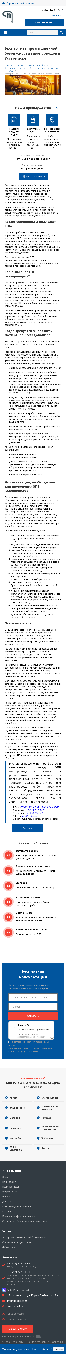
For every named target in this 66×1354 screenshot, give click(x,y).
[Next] (60, 107)
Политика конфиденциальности (19, 1216)
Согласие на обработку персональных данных (26, 1221)
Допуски (6, 1201)
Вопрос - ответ (10, 1191)
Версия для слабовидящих (20, 3)
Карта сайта (15, 1306)
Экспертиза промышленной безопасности (24, 1237)
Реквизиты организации (18, 1318)
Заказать (27, 828)
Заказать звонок (44, 22)
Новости (6, 1196)
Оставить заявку (18, 1328)
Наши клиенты (9, 1182)
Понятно (59, 1349)
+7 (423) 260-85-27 (49, 807)
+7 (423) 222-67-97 (50, 9)
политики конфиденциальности (23, 1051)
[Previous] (57, 107)
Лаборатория (9, 1247)
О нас (5, 1177)
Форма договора (15, 1313)
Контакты (7, 1211)
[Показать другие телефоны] (62, 9)
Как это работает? (42, 1349)
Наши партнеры (10, 1186)
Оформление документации (16, 1242)
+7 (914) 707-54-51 (35, 810)
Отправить (33, 1015)
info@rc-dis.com (30, 815)
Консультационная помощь (16, 1206)
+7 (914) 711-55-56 (17, 1289)
